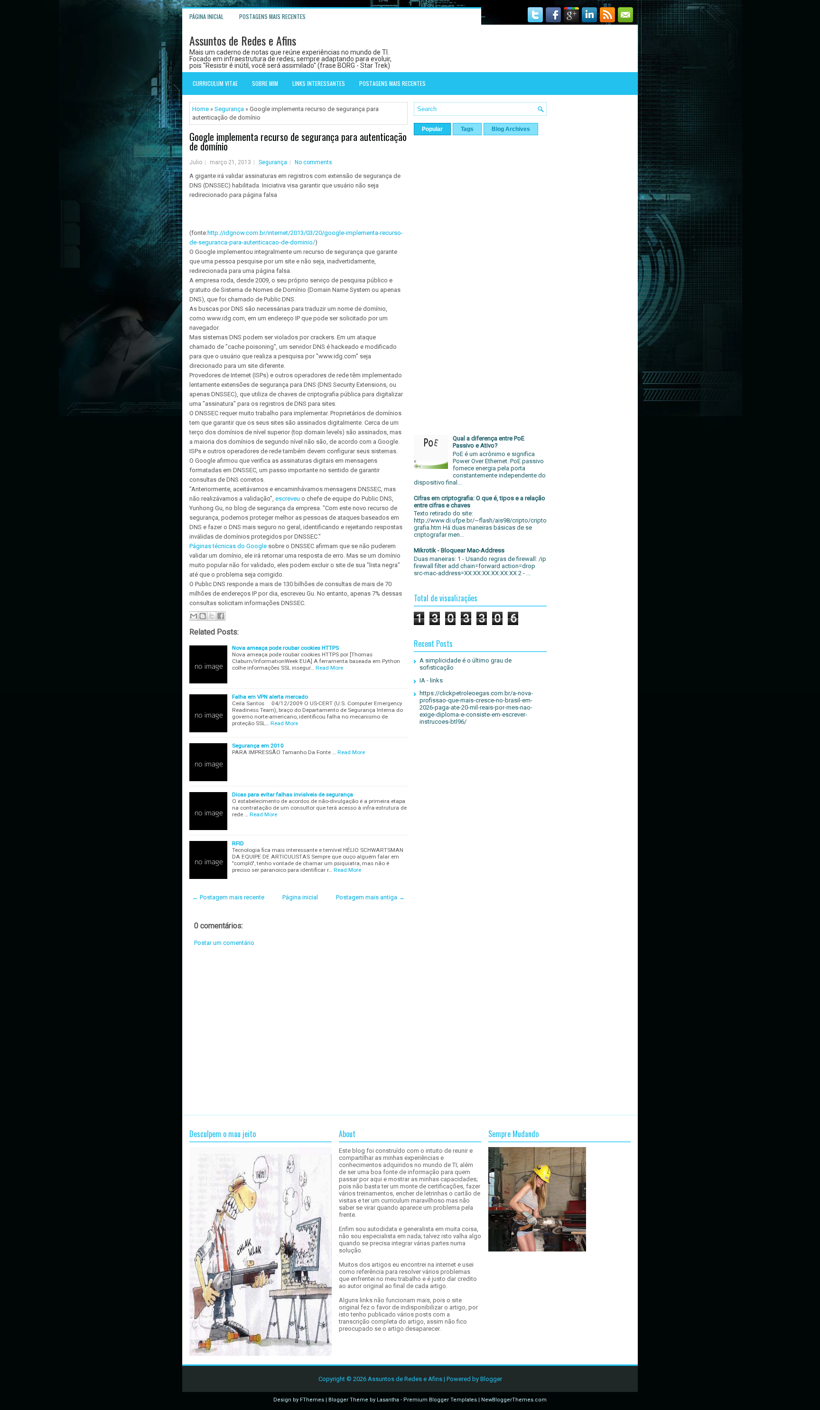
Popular (432, 129)
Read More (329, 667)
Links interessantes (318, 83)
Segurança (229, 108)
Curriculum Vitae (215, 83)
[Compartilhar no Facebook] (220, 616)
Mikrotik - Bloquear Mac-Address (459, 550)
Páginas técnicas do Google (228, 546)
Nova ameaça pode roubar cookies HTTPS (285, 647)
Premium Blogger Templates (440, 1400)
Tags (467, 129)
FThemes (312, 1400)
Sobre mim (265, 83)
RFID (238, 843)
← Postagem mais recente (228, 897)
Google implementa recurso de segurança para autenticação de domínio (298, 141)
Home (200, 108)
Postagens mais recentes (272, 16)
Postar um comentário (224, 942)
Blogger (491, 1378)
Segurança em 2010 (258, 745)
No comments (313, 162)
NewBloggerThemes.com (514, 1400)
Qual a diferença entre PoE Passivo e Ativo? (488, 442)
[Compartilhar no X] (211, 616)
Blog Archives (511, 129)
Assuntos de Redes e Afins (242, 40)
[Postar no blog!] (202, 616)
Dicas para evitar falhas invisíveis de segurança (292, 794)
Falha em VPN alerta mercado (270, 696)
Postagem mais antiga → (370, 897)
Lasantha (388, 1400)
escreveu (287, 498)
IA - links (431, 680)
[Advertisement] (298, 1030)
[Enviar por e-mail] (193, 616)
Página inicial (206, 16)
